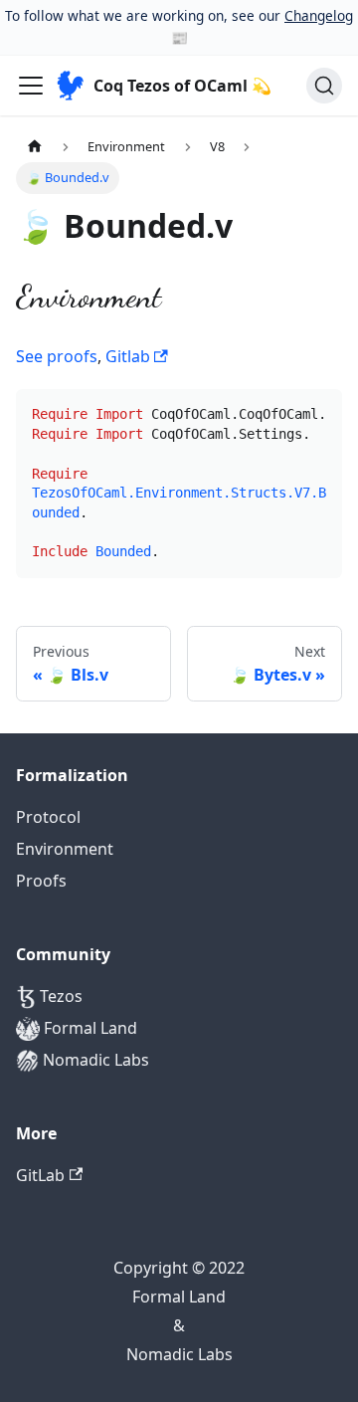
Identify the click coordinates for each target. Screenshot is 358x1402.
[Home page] (35, 146)
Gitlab (129, 356)
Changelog (318, 15)
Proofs (41, 881)
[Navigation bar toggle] (31, 85)
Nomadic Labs (94, 1060)
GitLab (40, 1175)
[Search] (324, 85)
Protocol (48, 817)
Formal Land (88, 1028)
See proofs (56, 356)
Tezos (59, 996)
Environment (64, 849)
